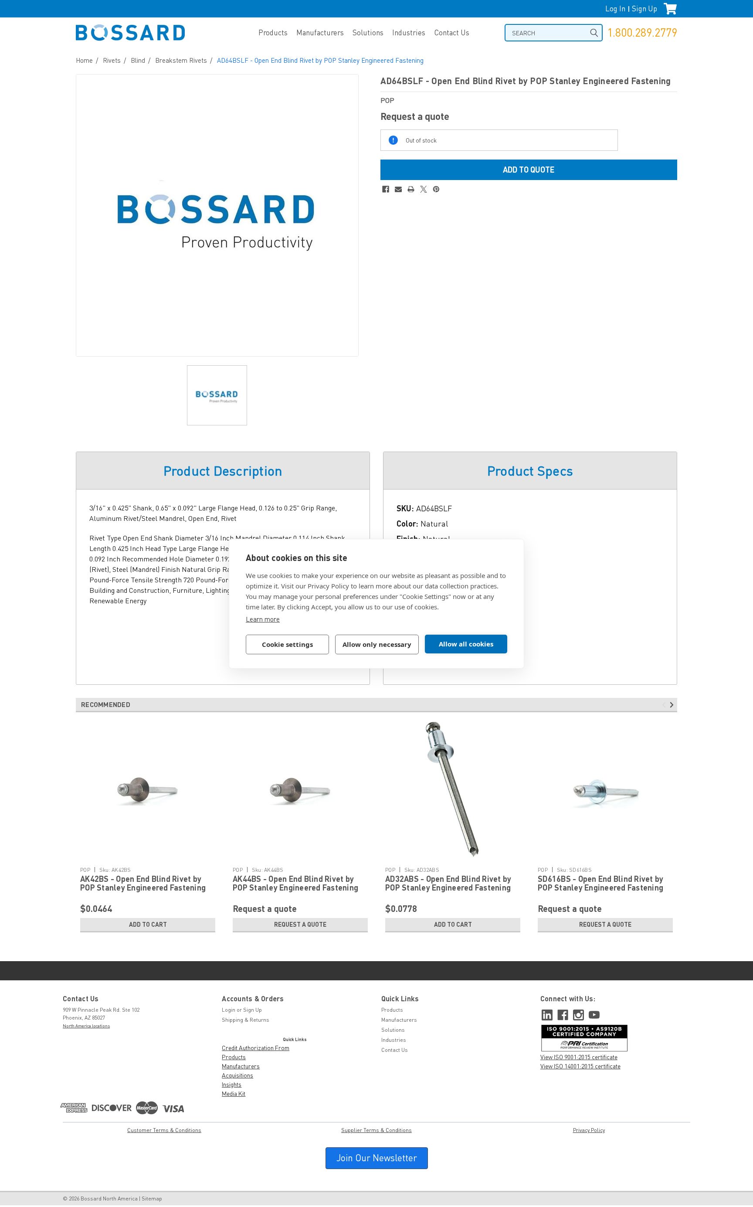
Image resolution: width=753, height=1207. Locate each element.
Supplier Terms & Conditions (376, 1130)
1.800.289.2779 (642, 32)
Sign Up (644, 8)
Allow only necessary (377, 644)
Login (228, 1009)
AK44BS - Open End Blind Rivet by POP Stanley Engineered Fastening (295, 883)
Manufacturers (320, 32)
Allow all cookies (466, 643)
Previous (665, 705)
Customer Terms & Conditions (164, 1130)
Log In (615, 8)
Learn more (263, 619)
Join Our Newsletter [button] (376, 1157)
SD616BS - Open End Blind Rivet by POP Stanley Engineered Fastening (600, 883)
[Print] (410, 189)
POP (85, 870)
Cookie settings (287, 644)
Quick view (147, 856)
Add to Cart (148, 924)
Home (84, 60)
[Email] (398, 189)
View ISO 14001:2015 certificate (580, 1066)
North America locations (86, 1025)
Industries (408, 32)
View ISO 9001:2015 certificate (578, 1057)
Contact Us (451, 32)
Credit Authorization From (255, 1047)
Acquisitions (237, 1075)
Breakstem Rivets (181, 60)
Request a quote (300, 924)
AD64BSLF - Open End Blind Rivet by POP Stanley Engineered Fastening (320, 60)
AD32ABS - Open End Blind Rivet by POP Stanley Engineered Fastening (448, 883)
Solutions (368, 32)
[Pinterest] (436, 189)
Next (673, 705)
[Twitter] (423, 189)
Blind (138, 60)
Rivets (112, 60)
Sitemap (152, 1198)
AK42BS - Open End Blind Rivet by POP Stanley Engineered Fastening (143, 883)
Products (273, 32)
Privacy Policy (589, 1130)
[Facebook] (385, 189)
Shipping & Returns (245, 1020)
